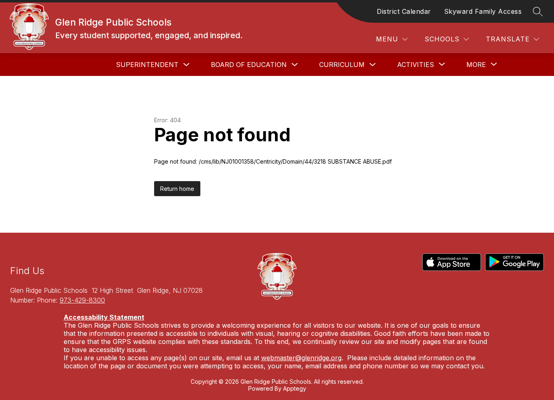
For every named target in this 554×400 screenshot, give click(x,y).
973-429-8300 (82, 300)
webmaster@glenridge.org (301, 358)
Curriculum (342, 65)
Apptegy (294, 388)
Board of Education (249, 65)
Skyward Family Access (483, 11)
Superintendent (147, 65)
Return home (177, 188)
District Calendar (404, 11)
